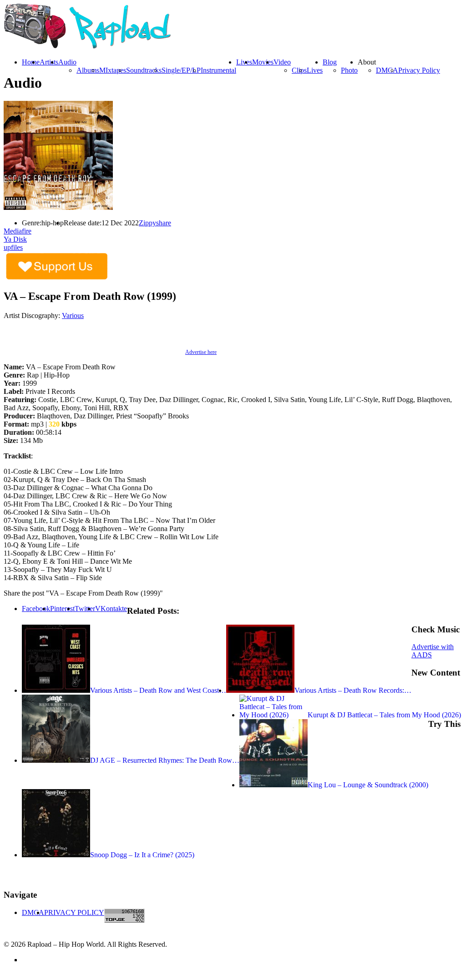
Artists (49, 62)
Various (73, 315)
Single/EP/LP (181, 70)
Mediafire (17, 231)
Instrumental (218, 70)
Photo (349, 70)
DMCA (387, 70)
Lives (315, 70)
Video (282, 62)
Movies (263, 62)
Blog (330, 62)
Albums (87, 70)
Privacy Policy (419, 70)
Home (31, 62)
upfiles (13, 247)
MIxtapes (112, 70)
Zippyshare (155, 223)
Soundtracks (144, 70)
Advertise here (201, 352)
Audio (67, 62)
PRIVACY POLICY (74, 912)
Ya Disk (15, 239)
